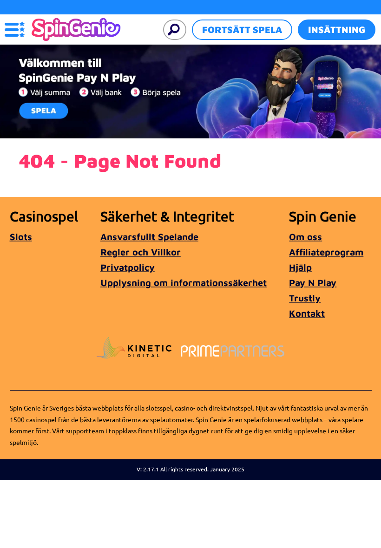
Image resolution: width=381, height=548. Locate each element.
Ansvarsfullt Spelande (149, 236)
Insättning (336, 29)
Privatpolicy (127, 267)
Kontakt (307, 313)
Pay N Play (312, 282)
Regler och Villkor (140, 252)
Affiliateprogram (326, 252)
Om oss (305, 236)
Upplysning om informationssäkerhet (183, 282)
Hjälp (300, 267)
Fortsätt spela (242, 29)
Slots (21, 236)
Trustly (305, 298)
